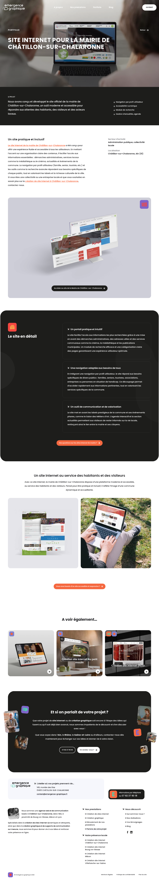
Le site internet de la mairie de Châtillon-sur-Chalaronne (36, 146)
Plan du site (143, 874)
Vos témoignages (134, 822)
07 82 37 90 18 (67, 750)
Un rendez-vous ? (87, 750)
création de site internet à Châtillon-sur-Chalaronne (51, 181)
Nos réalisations (133, 818)
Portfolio (97, 7)
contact (149, 7)
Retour (142, 30)
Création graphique (95, 818)
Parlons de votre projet (96, 829)
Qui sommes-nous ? (136, 814)
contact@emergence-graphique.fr (52, 794)
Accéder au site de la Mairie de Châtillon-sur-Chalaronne (78, 288)
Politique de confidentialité (126, 874)
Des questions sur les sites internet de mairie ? (78, 443)
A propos (58, 7)
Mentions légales (107, 874)
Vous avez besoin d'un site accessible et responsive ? (78, 586)
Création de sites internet (98, 814)
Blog (111, 7)
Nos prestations (78, 7)
